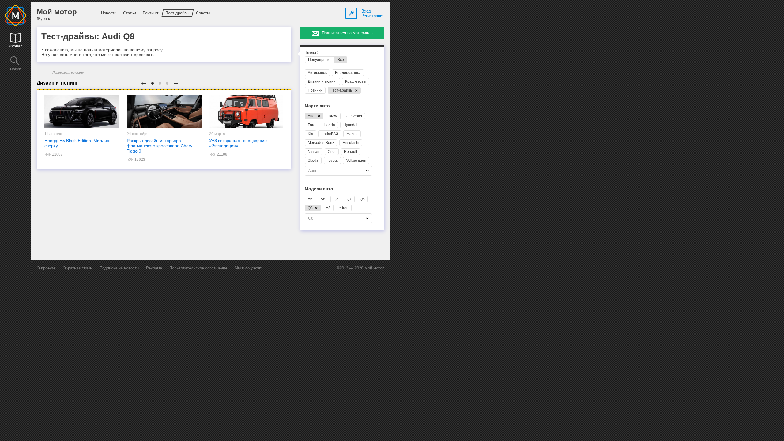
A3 (328, 208)
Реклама (154, 268)
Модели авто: (320, 189)
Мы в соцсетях (248, 268)
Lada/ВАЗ (330, 134)
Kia (310, 134)
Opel (332, 151)
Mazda (352, 134)
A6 (310, 199)
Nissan (313, 151)
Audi (312, 116)
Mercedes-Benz (321, 143)
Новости (108, 13)
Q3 (336, 199)
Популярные (319, 60)
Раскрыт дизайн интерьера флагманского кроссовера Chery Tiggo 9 (159, 145)
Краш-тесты (355, 81)
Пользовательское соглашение (198, 268)
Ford (311, 125)
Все (340, 60)
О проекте (46, 268)
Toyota (332, 160)
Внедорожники (348, 72)
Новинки (315, 90)
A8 (323, 199)
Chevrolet (354, 116)
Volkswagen (356, 160)
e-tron (344, 208)
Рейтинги (151, 13)
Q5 (362, 199)
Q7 (349, 199)
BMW (333, 116)
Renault (350, 151)
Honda (329, 125)
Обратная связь (77, 268)
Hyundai (350, 125)
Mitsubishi (350, 143)
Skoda (313, 160)
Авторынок (317, 72)
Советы (203, 13)
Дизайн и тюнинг (322, 81)
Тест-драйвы (177, 13)
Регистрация (372, 15)
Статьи (129, 13)
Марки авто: (318, 106)
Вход (366, 11)
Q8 (311, 208)
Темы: (311, 52)
